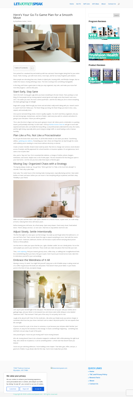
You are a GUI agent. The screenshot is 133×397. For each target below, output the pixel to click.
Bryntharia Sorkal (20, 21)
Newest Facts (94, 377)
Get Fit (78, 4)
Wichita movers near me (56, 124)
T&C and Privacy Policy (98, 374)
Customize (12, 389)
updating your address (25, 141)
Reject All (26, 389)
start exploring (21, 251)
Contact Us (112, 4)
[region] (25, 383)
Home (72, 4)
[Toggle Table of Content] (31, 68)
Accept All (38, 389)
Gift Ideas (95, 4)
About (103, 4)
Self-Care (86, 4)
